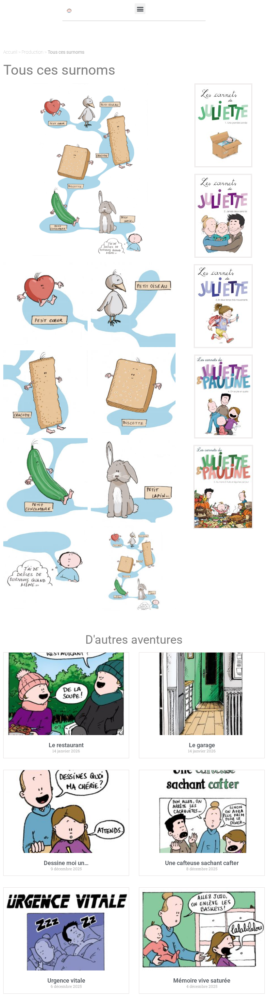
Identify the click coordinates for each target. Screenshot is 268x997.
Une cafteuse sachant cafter (202, 862)
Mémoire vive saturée (201, 980)
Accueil (10, 52)
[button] (140, 8)
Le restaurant (66, 745)
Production (32, 52)
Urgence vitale (66, 980)
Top (252, 981)
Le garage (202, 745)
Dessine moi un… (66, 862)
